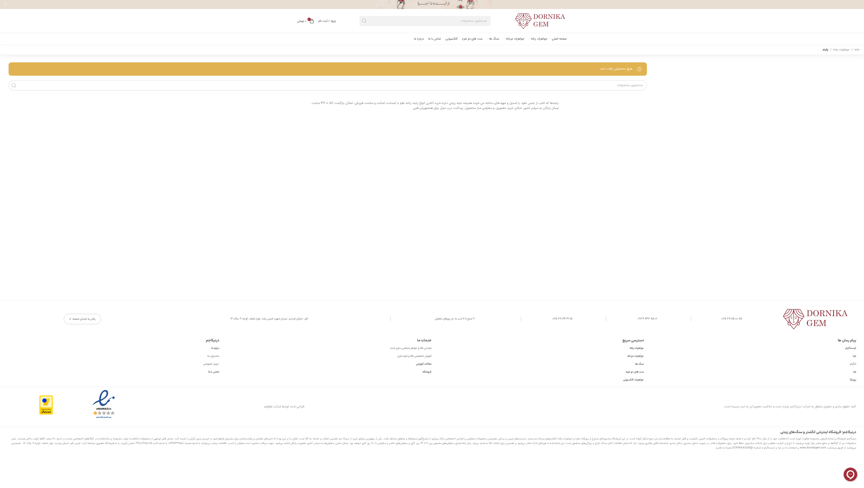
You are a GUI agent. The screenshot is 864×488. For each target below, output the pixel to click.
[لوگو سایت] (540, 20)
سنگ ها (639, 364)
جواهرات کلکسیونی (633, 380)
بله (854, 372)
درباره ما (215, 348)
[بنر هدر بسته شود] (5, 4)
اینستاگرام (850, 348)
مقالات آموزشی (423, 364)
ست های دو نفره (635, 372)
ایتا (854, 356)
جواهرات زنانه (841, 49)
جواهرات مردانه (635, 356)
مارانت (268, 406)
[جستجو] (364, 21)
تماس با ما (213, 372)
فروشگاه (427, 372)
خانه (857, 49)
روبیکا (853, 380)
